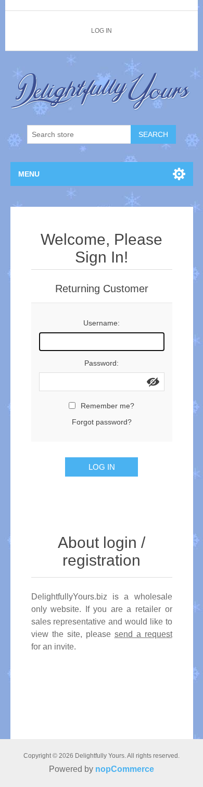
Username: (101, 323)
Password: (101, 363)
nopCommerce (124, 769)
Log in (101, 30)
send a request (143, 634)
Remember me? (107, 406)
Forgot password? (102, 422)
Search (153, 134)
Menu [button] (29, 174)
